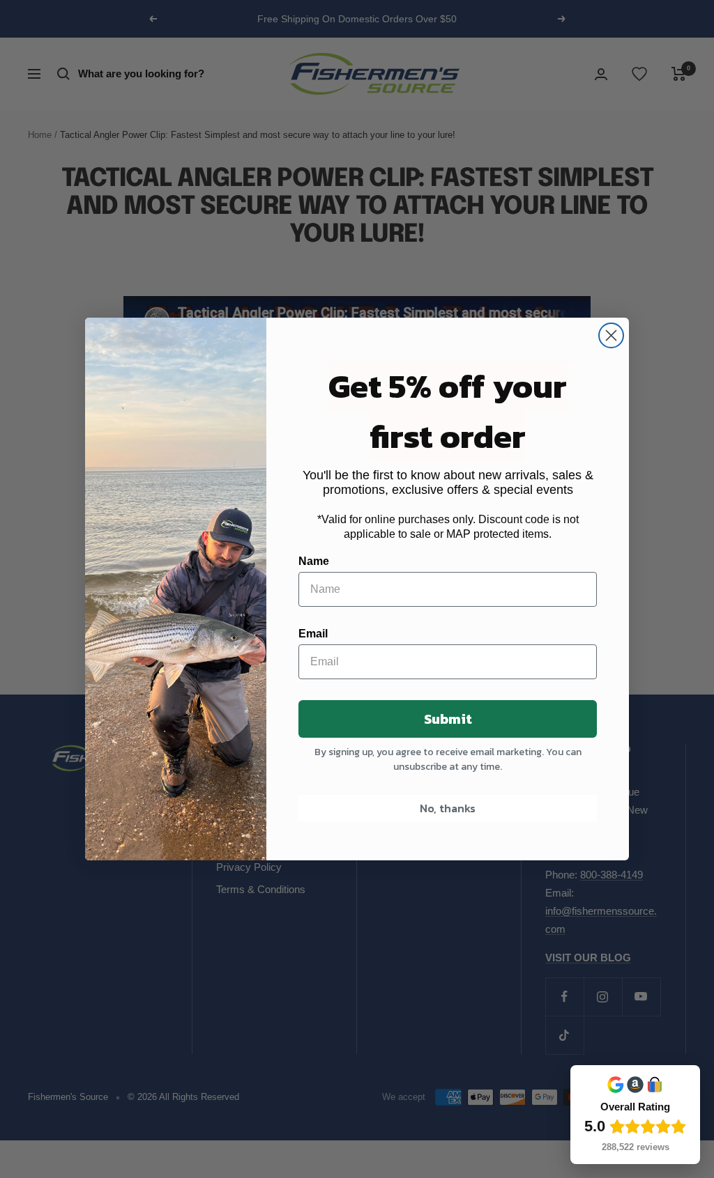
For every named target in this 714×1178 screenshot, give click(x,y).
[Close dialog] (611, 335)
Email (313, 634)
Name (313, 561)
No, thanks (448, 808)
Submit (448, 718)
